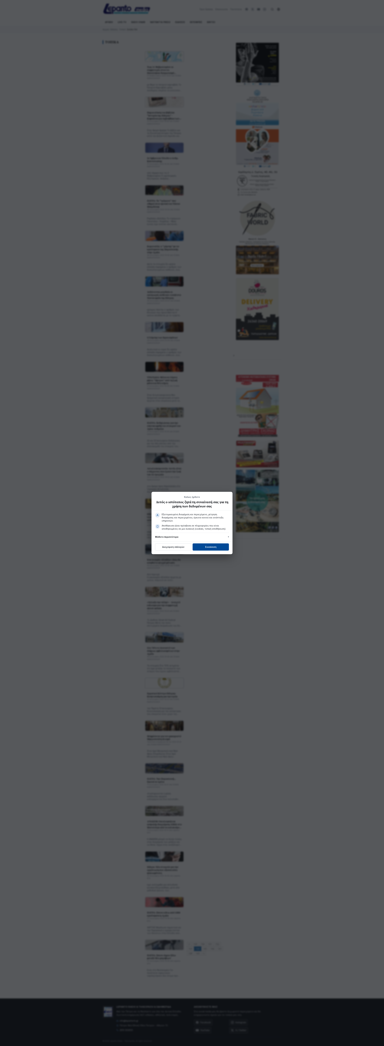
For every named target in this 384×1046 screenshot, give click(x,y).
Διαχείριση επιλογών (173, 547)
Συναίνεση (210, 547)
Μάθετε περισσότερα (166, 537)
